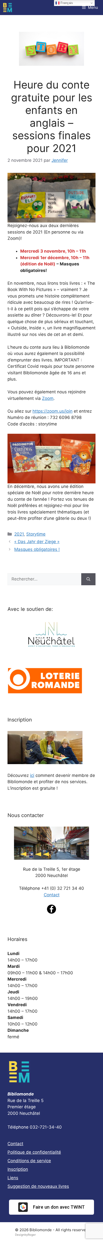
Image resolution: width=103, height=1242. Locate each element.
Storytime (36, 534)
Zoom (48, 398)
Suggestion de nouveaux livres (38, 1186)
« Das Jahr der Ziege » (37, 541)
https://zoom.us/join (52, 411)
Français (66, 3)
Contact (52, 894)
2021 (19, 534)
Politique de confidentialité (34, 1152)
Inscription (18, 1169)
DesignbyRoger (25, 1234)
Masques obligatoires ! (37, 549)
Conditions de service (29, 1160)
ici (32, 775)
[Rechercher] (88, 579)
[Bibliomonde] (7, 7)
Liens (13, 1177)
